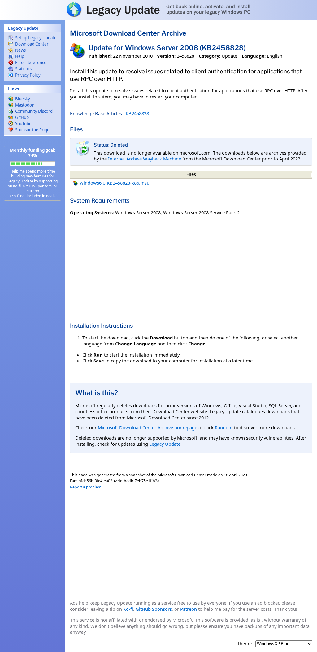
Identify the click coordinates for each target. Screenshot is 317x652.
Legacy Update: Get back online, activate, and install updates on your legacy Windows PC (158, 9)
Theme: (245, 643)
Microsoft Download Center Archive (128, 33)
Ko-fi (17, 186)
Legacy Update (164, 444)
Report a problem (85, 487)
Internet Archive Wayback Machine (144, 158)
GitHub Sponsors (37, 186)
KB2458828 (137, 113)
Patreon (32, 191)
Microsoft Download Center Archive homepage (147, 427)
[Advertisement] (32, 303)
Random (224, 427)
